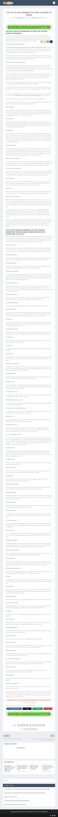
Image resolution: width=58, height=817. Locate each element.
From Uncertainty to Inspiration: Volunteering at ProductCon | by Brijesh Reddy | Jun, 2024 (27, 789)
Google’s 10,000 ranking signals (27, 70)
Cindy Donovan (19, 17)
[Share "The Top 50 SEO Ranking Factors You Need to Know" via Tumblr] (27, 725)
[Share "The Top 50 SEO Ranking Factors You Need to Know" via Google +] (24, 725)
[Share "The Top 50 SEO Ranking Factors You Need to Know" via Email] (41, 725)
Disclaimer (29, 811)
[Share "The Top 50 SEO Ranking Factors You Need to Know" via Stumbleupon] (38, 725)
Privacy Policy (44, 811)
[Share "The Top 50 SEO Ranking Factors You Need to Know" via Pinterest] (29, 725)
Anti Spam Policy (15, 811)
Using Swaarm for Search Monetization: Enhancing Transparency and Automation (24, 793)
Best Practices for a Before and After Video (15, 804)
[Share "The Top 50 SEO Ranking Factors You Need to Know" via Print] (44, 725)
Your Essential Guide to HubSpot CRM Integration (16, 800)
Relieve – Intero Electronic (10, 796)
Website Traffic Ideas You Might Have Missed (34, 767)
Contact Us (23, 811)
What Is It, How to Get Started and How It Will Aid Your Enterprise (48, 767)
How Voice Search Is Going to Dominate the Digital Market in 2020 (22, 767)
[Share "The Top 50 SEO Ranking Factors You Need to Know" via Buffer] (35, 725)
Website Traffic (34, 17)
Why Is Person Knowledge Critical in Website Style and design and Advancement (9, 768)
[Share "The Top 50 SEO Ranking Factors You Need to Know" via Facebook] (18, 725)
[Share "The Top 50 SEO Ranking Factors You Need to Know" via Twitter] (21, 725)
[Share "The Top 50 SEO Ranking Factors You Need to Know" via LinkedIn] (32, 725)
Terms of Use (36, 811)
